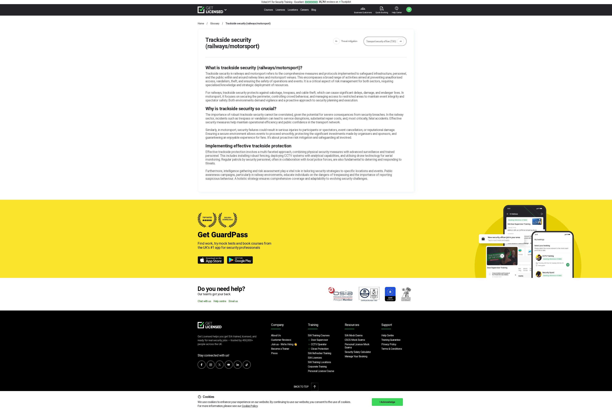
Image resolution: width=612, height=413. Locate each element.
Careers (304, 9)
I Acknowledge (387, 402)
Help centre (220, 301)
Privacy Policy (388, 344)
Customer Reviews (281, 339)
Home (201, 23)
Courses (268, 9)
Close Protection (319, 348)
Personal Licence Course (321, 371)
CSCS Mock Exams (355, 339)
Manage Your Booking (356, 356)
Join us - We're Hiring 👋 (284, 344)
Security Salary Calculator (358, 351)
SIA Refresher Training (319, 353)
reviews (327, 1)
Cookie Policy (250, 406)
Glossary (214, 23)
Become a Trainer (280, 348)
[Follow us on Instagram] (211, 365)
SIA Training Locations (319, 362)
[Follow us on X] (220, 365)
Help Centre (387, 335)
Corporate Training (317, 366)
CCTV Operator (319, 344)
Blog (313, 9)
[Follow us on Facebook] (202, 365)
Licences (280, 9)
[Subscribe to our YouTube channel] (229, 365)
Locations (293, 9)
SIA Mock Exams (354, 335)
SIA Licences (315, 357)
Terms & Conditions (391, 348)
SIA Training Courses (319, 335)
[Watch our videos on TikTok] (247, 365)
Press (274, 353)
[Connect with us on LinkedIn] (238, 365)
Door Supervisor (319, 339)
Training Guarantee (390, 339)
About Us (276, 335)
